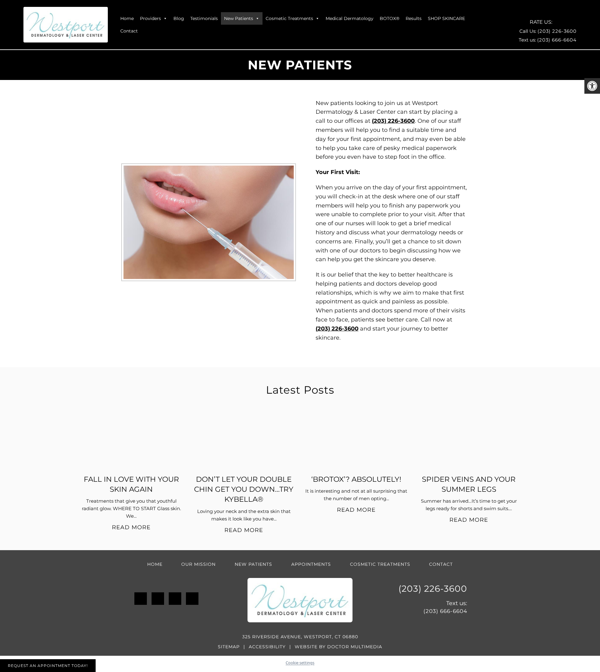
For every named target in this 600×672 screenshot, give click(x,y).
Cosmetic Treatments (289, 18)
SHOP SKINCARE (446, 18)
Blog (178, 18)
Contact (129, 31)
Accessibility (267, 647)
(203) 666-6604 (557, 40)
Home (127, 18)
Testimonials (204, 18)
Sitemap (229, 647)
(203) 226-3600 (557, 31)
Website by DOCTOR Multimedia (338, 647)
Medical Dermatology (349, 18)
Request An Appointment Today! (48, 665)
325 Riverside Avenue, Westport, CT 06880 (300, 637)
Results (414, 18)
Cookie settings (300, 662)
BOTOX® (389, 18)
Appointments (311, 564)
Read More (131, 527)
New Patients (238, 18)
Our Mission (198, 564)
